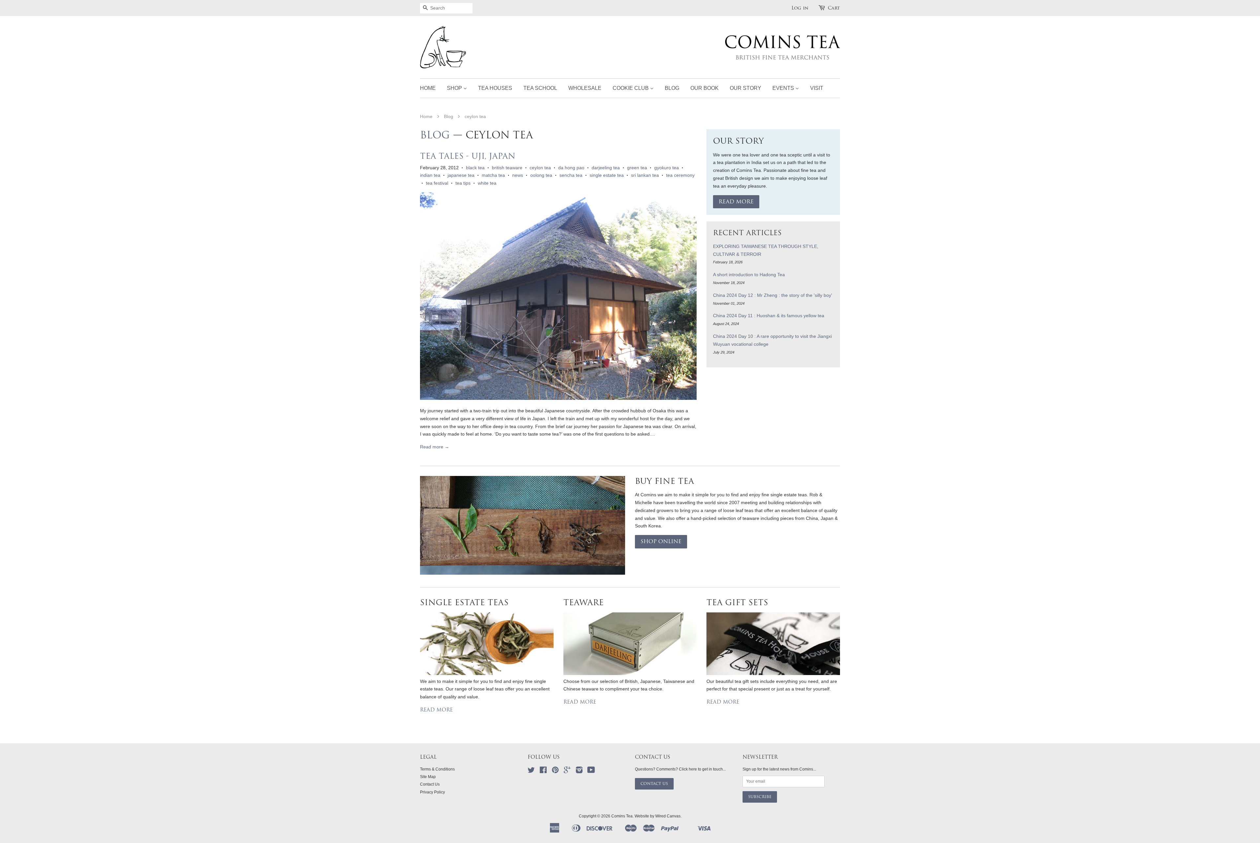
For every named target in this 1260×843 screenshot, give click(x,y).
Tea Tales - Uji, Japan (467, 156)
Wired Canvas (668, 816)
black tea (475, 167)
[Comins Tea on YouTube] (591, 771)
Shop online (661, 541)
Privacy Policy (432, 792)
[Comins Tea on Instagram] (579, 771)
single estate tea (607, 175)
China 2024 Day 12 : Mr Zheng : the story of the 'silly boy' (772, 295)
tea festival (437, 183)
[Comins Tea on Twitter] (531, 771)
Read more (736, 201)
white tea (487, 183)
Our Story (745, 88)
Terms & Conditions (437, 769)
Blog (672, 88)
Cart (834, 7)
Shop (455, 88)
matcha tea (493, 175)
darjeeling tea (606, 167)
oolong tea (541, 175)
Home (428, 88)
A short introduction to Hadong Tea (749, 274)
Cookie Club (631, 88)
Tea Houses (495, 88)
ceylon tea (540, 167)
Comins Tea (622, 816)
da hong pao (571, 167)
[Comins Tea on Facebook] (543, 771)
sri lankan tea (645, 175)
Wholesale (584, 88)
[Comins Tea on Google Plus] (567, 771)
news (517, 175)
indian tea (430, 175)
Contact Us (430, 784)
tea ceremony (680, 175)
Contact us (654, 784)
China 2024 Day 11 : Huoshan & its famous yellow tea (768, 315)
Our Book (704, 88)
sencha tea (570, 175)
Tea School (540, 88)
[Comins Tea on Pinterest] (555, 771)
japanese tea (461, 175)
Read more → (434, 446)
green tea (637, 167)
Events (783, 88)
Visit (816, 88)
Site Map (428, 776)
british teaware (507, 167)
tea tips (463, 183)
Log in (799, 7)
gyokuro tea (666, 167)
